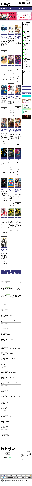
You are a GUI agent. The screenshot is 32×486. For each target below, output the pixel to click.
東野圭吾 (4, 330)
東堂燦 (4, 349)
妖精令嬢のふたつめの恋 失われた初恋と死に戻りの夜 (10, 348)
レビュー (17, 458)
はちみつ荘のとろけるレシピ (6, 402)
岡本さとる (4, 408)
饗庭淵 (17, 69)
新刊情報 (21, 8)
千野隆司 (4, 326)
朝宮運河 (4, 340)
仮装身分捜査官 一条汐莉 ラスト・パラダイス (11, 68)
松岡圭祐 (11, 221)
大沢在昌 (3, 163)
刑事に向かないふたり (5, 426)
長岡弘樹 (4, 364)
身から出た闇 (26, 49)
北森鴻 (4, 413)
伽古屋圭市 (4, 388)
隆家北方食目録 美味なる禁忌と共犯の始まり (18, 130)
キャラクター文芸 (22, 455)
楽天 (3, 53)
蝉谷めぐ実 (18, 97)
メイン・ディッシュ (4, 411)
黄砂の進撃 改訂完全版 (5, 421)
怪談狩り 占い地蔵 (4, 96)
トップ (17, 447)
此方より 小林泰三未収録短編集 (27, 53)
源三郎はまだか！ (4, 66)
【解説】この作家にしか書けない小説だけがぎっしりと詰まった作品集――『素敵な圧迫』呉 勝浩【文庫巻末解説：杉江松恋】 (11, 284)
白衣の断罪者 (3, 363)
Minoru (17, 133)
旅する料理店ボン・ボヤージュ (6, 416)
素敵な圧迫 (2, 189)
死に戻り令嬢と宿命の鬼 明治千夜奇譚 (7, 377)
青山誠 (4, 359)
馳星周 (10, 102)
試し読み (18, 45)
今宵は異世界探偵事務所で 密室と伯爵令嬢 (11, 130)
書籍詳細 (4, 49)
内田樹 (10, 37)
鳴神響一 (11, 70)
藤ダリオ (11, 162)
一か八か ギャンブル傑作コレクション (11, 97)
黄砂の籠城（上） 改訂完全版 (18, 219)
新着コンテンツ (29, 447)
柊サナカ (4, 403)
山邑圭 (4, 427)
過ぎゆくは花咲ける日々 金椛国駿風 (7, 353)
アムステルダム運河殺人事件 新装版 (7, 305)
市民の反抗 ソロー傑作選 (5, 435)
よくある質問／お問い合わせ (29, 454)
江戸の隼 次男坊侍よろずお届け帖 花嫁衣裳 (9, 324)
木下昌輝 (4, 369)
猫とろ (3, 222)
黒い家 (25, 55)
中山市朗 (3, 97)
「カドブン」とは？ (29, 449)
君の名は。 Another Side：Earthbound (4, 37)
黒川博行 (9, 100)
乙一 (3, 335)
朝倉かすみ (4, 398)
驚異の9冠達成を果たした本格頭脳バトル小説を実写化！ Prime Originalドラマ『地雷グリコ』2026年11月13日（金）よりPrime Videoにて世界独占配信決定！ (11, 296)
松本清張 (4, 306)
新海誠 (1, 40)
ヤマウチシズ (16, 193)
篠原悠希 (4, 354)
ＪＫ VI (2, 310)
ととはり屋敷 (26, 46)
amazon (4, 51)
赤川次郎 (4, 392)
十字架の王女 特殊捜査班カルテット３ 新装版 (9, 382)
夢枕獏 (11, 103)
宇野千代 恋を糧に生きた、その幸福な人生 (8, 358)
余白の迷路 (3, 391)
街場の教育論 (10, 36)
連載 (17, 467)
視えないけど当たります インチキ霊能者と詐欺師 (9, 320)
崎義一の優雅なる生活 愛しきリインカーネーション (18, 37)
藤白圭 (4, 321)
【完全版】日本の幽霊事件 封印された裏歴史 (27, 59)
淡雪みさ (4, 378)
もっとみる (27, 66)
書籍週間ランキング (22, 466)
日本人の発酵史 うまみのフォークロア (11, 190)
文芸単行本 (22, 449)
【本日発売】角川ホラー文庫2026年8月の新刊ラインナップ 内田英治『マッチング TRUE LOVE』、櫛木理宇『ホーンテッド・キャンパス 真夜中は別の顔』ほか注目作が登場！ (11, 290)
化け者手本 (17, 96)
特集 (17, 454)
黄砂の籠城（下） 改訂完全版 (11, 219)
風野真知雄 (4, 432)
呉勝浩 (3, 190)
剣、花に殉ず (3, 367)
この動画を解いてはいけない (11, 160)
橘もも (4, 417)
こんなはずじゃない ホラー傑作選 (7, 339)
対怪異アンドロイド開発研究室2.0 (18, 67)
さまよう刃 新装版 (4, 329)
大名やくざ (3, 430)
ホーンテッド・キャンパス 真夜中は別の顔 (18, 190)
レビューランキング (22, 463)
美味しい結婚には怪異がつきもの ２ (7, 315)
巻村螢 (3, 131)
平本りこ (4, 373)
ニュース (17, 450)
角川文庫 (22, 452)
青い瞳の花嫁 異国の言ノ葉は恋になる (4, 220)
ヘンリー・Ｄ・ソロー (6, 436)
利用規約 (28, 451)
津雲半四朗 (3, 68)
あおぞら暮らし (3, 386)
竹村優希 (4, 316)
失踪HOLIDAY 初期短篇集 (5, 334)
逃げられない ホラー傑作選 (6, 343)
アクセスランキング (22, 459)
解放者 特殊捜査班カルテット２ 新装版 (4, 161)
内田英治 (18, 162)
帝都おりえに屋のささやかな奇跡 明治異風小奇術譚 (10, 372)
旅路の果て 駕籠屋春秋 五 (5, 407)
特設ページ (17, 470)
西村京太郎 (11, 101)
